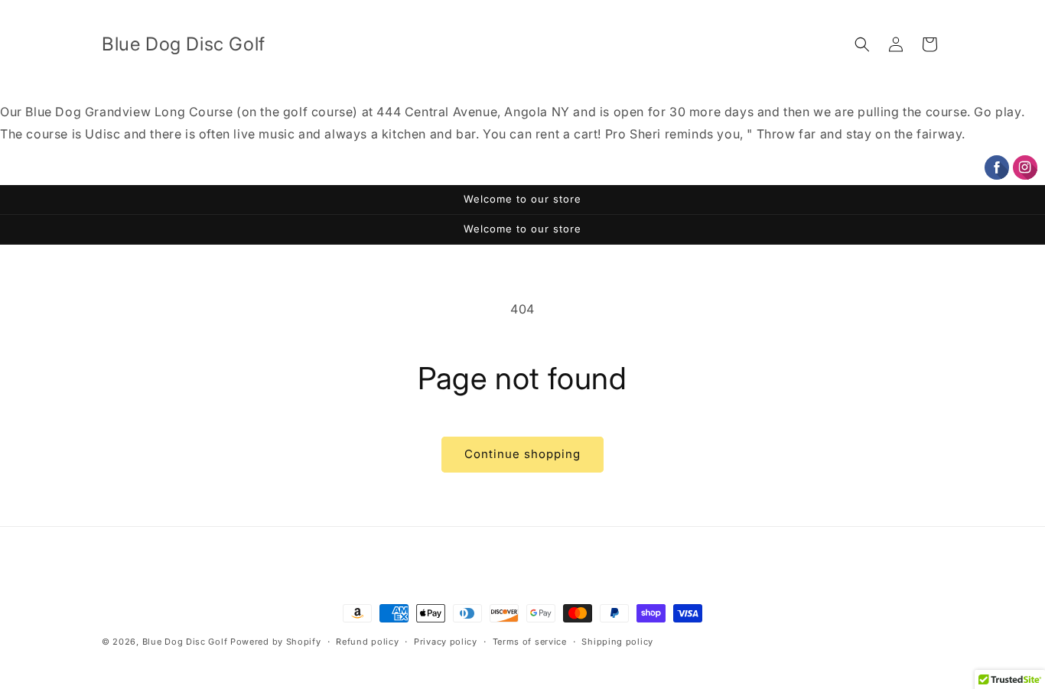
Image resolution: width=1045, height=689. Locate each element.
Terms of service (530, 640)
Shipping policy (617, 640)
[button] (862, 44)
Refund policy (367, 640)
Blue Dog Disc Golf (185, 641)
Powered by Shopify (275, 641)
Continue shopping (522, 454)
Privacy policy (445, 640)
